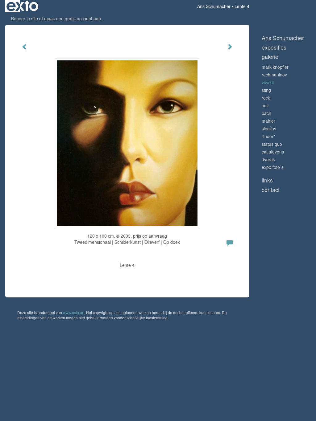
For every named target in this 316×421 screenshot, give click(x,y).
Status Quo (272, 144)
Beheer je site (24, 18)
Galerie (270, 56)
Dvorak (268, 159)
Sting (266, 90)
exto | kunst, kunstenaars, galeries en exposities (22, 6)
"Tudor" (268, 136)
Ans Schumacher (214, 6)
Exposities (274, 47)
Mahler (268, 121)
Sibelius (269, 128)
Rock (266, 98)
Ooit (265, 105)
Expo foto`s (273, 167)
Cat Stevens (273, 152)
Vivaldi (268, 82)
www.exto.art (73, 312)
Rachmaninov (274, 75)
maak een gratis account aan (72, 18)
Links (267, 180)
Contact (271, 190)
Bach (266, 113)
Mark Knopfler (275, 67)
